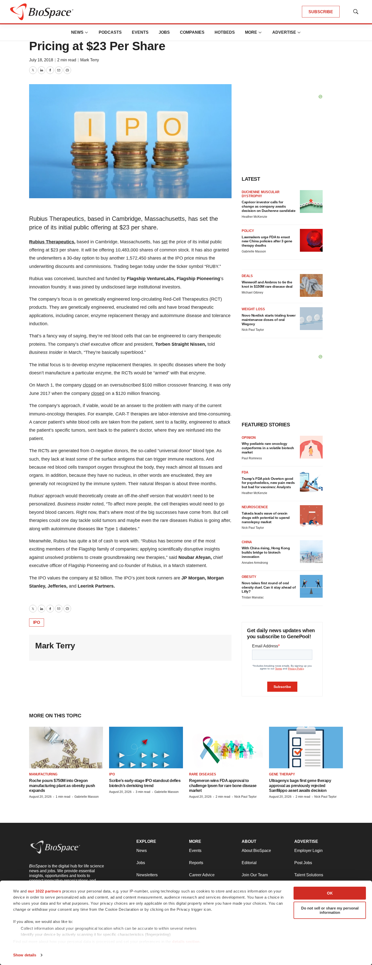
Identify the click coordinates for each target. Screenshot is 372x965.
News (77, 32)
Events (140, 32)
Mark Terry (89, 60)
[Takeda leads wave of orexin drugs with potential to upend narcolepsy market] (311, 516)
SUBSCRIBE (320, 12)
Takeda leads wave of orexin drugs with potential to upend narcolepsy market (266, 517)
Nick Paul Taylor (253, 330)
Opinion (249, 438)
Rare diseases (202, 774)
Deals (247, 276)
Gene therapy (282, 774)
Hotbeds (225, 32)
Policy (248, 231)
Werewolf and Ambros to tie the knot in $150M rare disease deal (267, 284)
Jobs (164, 32)
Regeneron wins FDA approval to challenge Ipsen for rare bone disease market (223, 785)
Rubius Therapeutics (51, 241)
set (164, 241)
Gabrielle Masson (254, 251)
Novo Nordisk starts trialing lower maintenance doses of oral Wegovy (268, 319)
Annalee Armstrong (255, 563)
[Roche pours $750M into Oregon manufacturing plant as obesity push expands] (66, 747)
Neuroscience (255, 507)
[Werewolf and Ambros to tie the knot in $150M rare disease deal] (311, 285)
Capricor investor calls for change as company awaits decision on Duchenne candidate (268, 206)
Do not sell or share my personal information (330, 910)
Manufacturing (43, 774)
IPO (36, 622)
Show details (24, 955)
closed (89, 385)
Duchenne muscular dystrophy (260, 194)
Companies (192, 32)
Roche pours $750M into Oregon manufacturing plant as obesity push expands (62, 785)
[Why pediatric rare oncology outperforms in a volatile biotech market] (311, 447)
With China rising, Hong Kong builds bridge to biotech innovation (266, 552)
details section (186, 941)
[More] (87, 32)
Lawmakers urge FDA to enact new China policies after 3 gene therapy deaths (267, 241)
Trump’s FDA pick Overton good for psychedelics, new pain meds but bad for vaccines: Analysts (268, 483)
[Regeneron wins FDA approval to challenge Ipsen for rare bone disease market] (226, 747)
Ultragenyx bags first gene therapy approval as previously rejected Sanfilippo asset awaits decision (300, 785)
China (247, 542)
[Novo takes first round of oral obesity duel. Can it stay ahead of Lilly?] (311, 586)
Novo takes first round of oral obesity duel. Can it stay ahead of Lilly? (269, 587)
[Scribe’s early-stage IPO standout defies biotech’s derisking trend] (146, 747)
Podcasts (110, 32)
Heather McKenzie (254, 217)
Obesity (249, 577)
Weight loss (253, 309)
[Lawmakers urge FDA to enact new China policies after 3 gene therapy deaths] (311, 240)
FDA (245, 472)
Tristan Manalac (253, 597)
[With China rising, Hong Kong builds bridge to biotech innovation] (311, 551)
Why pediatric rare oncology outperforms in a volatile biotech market (268, 448)
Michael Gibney (252, 292)
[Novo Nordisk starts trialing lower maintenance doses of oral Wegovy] (311, 318)
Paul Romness (252, 458)
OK (330, 893)
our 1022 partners (44, 891)
